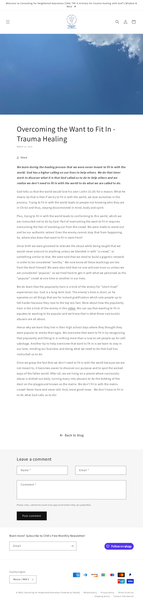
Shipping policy (102, 596)
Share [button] (23, 157)
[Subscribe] (72, 546)
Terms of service (126, 592)
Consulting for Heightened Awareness (42, 592)
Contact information (124, 596)
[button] (8, 22)
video (71, 308)
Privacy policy (107, 592)
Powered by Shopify (70, 592)
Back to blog (74, 435)
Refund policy (90, 592)
